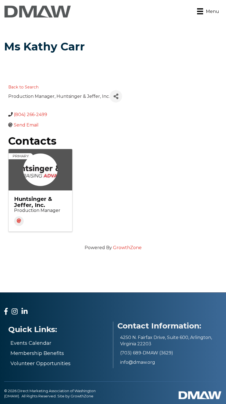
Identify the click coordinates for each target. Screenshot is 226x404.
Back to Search (23, 87)
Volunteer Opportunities (40, 363)
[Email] (19, 221)
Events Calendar (30, 343)
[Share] (116, 96)
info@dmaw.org (137, 362)
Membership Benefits (37, 353)
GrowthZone (127, 247)
